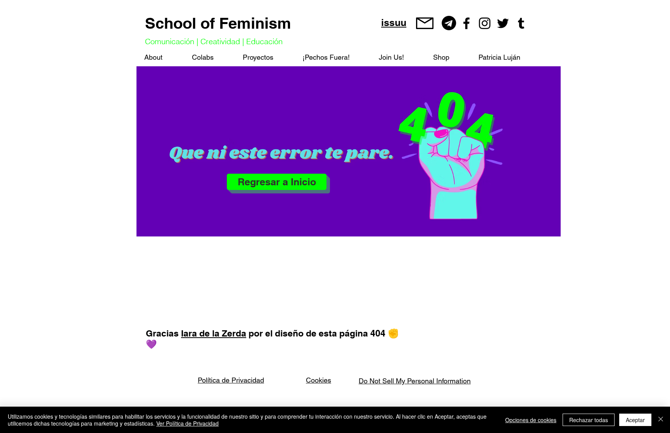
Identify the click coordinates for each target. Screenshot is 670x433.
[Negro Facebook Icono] (466, 23)
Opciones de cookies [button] (530, 420)
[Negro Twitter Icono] (503, 23)
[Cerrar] (660, 420)
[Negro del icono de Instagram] (484, 23)
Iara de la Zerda (213, 333)
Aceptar (635, 420)
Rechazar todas (588, 420)
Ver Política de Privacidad (187, 423)
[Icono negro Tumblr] (521, 23)
